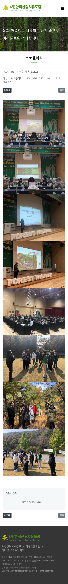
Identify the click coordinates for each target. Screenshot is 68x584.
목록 (62, 90)
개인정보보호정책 (11, 546)
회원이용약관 (33, 546)
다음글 (7, 90)
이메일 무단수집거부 (13, 550)
